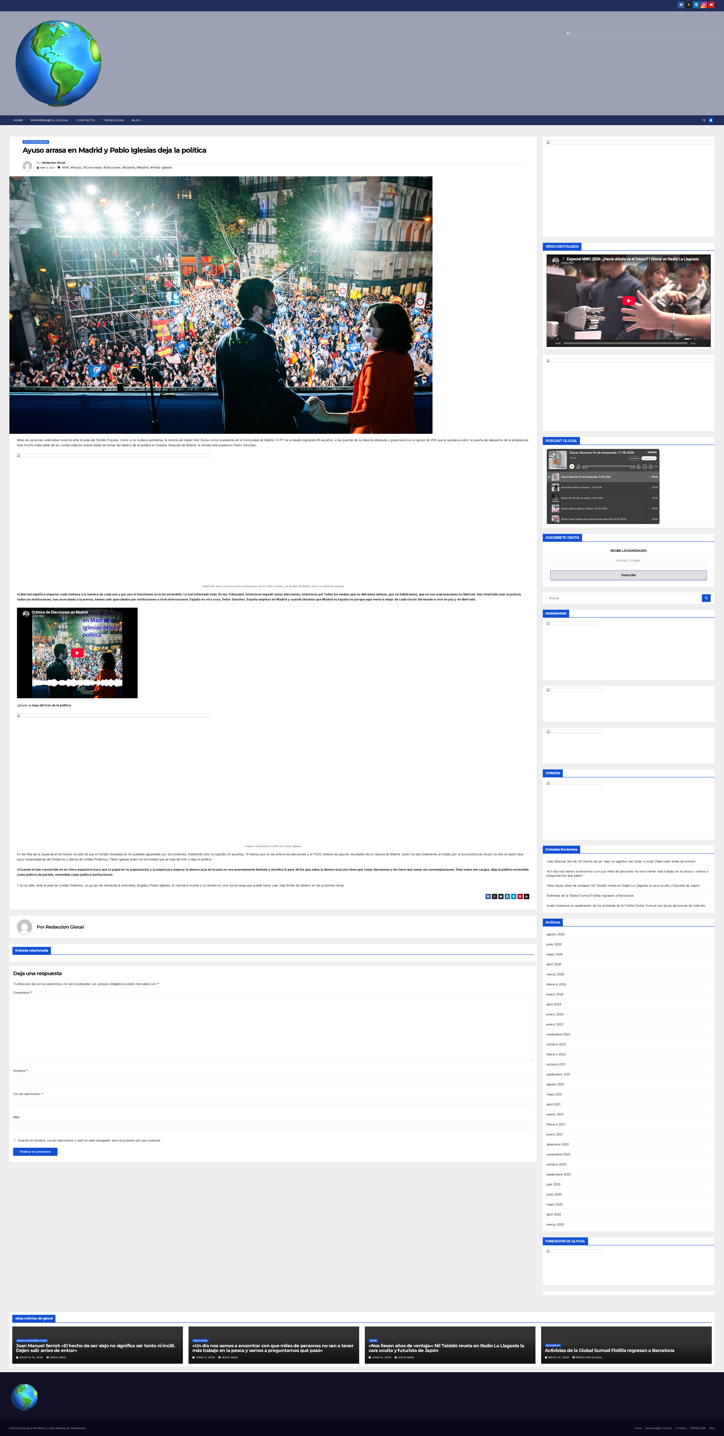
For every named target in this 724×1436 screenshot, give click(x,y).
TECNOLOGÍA (113, 120)
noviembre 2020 (559, 1154)
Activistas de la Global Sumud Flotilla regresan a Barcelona (590, 895)
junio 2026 (554, 944)
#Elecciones (111, 167)
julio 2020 (554, 1184)
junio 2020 (554, 1194)
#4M (65, 167)
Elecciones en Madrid (36, 142)
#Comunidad (92, 167)
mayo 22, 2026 (559, 1357)
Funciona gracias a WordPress (28, 1428)
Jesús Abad (58, 1357)
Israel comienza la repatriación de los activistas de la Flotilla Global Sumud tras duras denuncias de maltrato (626, 905)
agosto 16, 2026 (32, 1357)
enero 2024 (555, 1014)
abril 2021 (554, 1104)
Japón (373, 1341)
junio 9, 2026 (206, 1357)
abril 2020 (554, 1214)
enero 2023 (555, 1024)
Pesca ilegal (200, 1341)
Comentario (22, 992)
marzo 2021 (555, 1114)
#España (128, 167)
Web (16, 1117)
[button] (704, 120)
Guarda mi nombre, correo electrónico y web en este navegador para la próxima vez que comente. (89, 1140)
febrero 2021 (556, 1124)
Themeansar (77, 1428)
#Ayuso (76, 167)
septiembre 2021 (559, 1074)
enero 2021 (555, 1134)
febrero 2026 (556, 984)
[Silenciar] (700, 343)
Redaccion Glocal (53, 162)
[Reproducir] (551, 343)
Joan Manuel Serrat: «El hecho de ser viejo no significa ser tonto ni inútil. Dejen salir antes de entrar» (621, 861)
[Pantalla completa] (706, 343)
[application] (629, 300)
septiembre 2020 (559, 1174)
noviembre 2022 (558, 1034)
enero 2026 (555, 994)
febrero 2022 (556, 1054)
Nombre (20, 1071)
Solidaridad (553, 1345)
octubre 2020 (556, 1164)
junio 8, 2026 (382, 1357)
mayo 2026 (555, 954)
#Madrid (142, 167)
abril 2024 (554, 1004)
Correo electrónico (28, 1094)
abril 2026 (554, 964)
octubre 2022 (556, 1044)
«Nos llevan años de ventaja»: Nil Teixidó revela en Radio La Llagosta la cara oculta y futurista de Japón (623, 885)
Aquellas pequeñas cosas (32, 1341)
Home (18, 120)
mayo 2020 (555, 1204)
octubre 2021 (556, 1064)
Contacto (86, 120)
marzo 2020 (555, 1224)
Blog (136, 120)
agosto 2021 (555, 1084)
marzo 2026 (555, 974)
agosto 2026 (556, 934)
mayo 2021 (554, 1094)
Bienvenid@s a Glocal (49, 120)
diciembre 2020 (558, 1144)
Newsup (61, 1428)
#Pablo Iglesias (161, 167)
